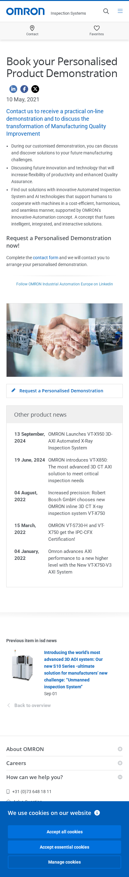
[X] (33, 90)
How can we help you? (34, 777)
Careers (16, 763)
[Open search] (105, 11)
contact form (45, 257)
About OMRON (25, 749)
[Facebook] (22, 90)
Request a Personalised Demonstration (60, 391)
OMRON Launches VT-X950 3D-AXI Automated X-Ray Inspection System (80, 441)
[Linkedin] (11, 90)
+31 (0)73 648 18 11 (32, 791)
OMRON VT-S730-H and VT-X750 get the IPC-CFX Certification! (76, 532)
